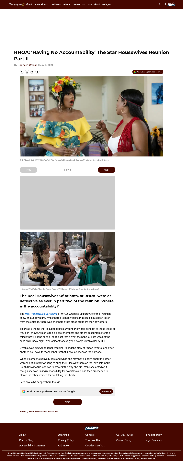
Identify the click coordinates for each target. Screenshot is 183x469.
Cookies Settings (95, 445)
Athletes (56, 4)
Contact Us (78, 4)
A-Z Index (63, 445)
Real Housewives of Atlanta (43, 411)
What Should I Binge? (99, 4)
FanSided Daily (153, 434)
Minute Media (20, 453)
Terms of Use (93, 440)
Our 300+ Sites (124, 434)
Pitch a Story (26, 440)
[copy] (37, 72)
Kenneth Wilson (27, 65)
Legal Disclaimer (154, 440)
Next (106, 169)
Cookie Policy (124, 440)
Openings (63, 434)
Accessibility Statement (32, 445)
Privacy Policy (66, 440)
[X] (159, 4)
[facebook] (165, 4)
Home (23, 411)
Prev (28, 169)
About (66, 4)
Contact (89, 434)
